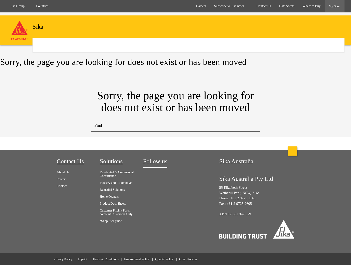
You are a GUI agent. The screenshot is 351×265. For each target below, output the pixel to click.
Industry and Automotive (116, 182)
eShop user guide (111, 221)
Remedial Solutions (112, 189)
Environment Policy (137, 259)
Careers (61, 179)
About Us (63, 172)
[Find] (254, 126)
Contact (62, 186)
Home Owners (109, 196)
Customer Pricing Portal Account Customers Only (116, 212)
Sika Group (17, 6)
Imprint (82, 259)
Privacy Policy (63, 259)
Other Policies (188, 259)
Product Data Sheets (113, 203)
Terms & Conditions (106, 259)
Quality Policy (164, 259)
